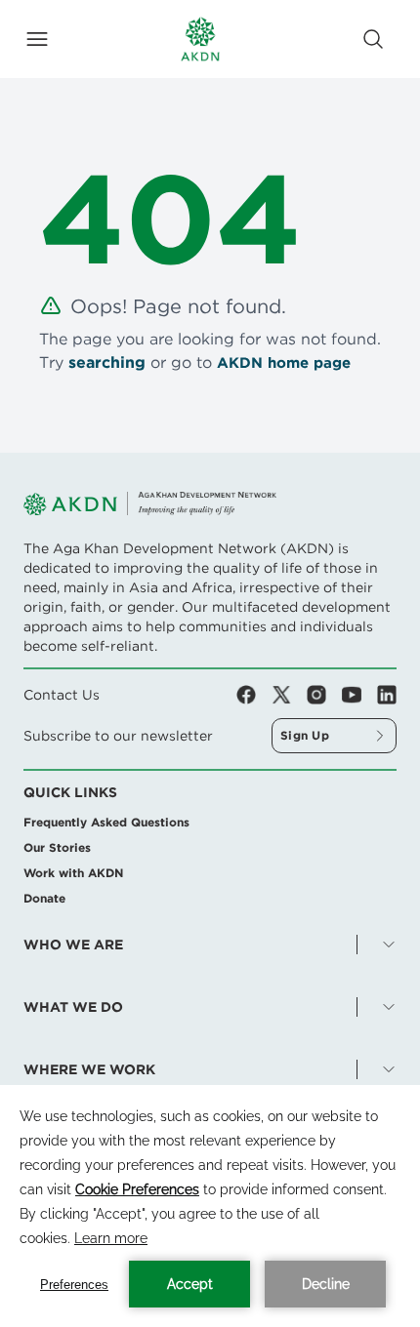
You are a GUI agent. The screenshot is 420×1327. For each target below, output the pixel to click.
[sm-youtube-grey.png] (359, 694)
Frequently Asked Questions (106, 822)
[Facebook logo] (254, 694)
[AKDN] (200, 39)
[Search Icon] (373, 39)
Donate (44, 898)
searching (107, 362)
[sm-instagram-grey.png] (324, 694)
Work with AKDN (73, 872)
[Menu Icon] (37, 39)
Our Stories (57, 847)
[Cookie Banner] (210, 1206)
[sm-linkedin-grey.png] (387, 694)
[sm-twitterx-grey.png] (289, 694)
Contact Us (61, 695)
